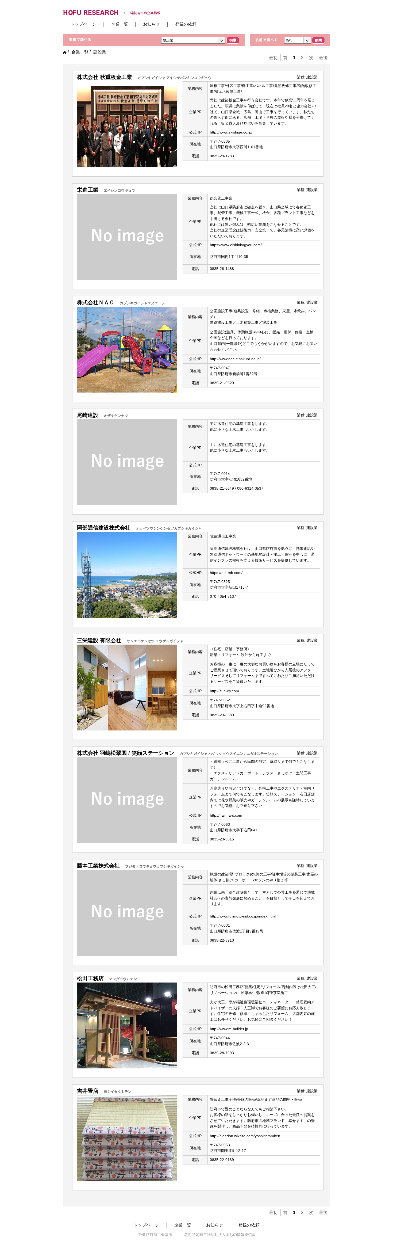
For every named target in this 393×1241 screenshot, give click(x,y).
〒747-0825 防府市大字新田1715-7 (229, 585)
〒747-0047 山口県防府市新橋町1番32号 (233, 371)
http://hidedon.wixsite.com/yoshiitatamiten (245, 1136)
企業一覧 (119, 24)
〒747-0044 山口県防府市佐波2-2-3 (229, 1041)
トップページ (83, 24)
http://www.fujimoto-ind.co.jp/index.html (243, 916)
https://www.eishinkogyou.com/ (236, 245)
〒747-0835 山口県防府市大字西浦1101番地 (236, 144)
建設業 (312, 77)
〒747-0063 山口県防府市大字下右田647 (233, 827)
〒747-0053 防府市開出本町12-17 (228, 1148)
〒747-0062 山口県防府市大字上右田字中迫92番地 (242, 703)
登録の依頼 (185, 24)
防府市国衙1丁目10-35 (229, 256)
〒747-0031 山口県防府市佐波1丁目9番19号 (236, 928)
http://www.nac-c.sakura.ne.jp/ (235, 359)
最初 (273, 57)
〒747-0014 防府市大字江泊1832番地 (231, 476)
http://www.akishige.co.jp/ (231, 132)
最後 (323, 57)
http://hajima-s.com (226, 815)
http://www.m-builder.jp (229, 1029)
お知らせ (151, 24)
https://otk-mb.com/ (226, 572)
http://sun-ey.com (224, 691)
